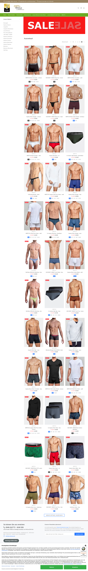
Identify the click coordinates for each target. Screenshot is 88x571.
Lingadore (5, 26)
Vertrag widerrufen (11, 540)
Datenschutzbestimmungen (63, 527)
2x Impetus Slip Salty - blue (54, 311)
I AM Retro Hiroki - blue (75, 507)
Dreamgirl (5, 23)
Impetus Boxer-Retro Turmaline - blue (33, 388)
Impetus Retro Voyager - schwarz (33, 116)
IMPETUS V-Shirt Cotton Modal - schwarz (54, 388)
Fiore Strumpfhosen (7, 32)
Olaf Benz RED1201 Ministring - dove (34, 272)
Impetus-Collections (7, 36)
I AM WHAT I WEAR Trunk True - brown (75, 311)
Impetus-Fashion (7, 40)
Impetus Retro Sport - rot (54, 468)
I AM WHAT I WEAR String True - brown (54, 77)
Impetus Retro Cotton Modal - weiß (75, 272)
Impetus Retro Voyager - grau (74, 233)
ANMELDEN (79, 534)
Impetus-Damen (7, 24)
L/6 (33, 120)
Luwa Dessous (6, 30)
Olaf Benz (5, 50)
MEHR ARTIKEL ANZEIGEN (54, 515)
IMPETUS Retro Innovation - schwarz (34, 77)
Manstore (5, 46)
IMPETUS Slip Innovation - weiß (34, 155)
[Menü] (86, 547)
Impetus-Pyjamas (7, 44)
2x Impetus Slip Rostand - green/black (75, 155)
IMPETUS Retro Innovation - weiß (75, 77)
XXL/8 (37, 81)
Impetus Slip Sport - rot (54, 155)
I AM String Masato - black (33, 194)
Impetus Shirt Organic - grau (75, 350)
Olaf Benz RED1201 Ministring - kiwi (34, 311)
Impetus (33, 114)
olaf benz (33, 270)
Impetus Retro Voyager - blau (75, 194)
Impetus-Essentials (7, 38)
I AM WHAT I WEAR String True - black (54, 116)
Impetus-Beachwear (7, 42)
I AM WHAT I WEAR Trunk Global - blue (54, 272)
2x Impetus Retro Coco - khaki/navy (33, 507)
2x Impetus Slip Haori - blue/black (54, 233)
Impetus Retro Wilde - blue (75, 468)
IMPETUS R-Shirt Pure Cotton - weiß (75, 388)
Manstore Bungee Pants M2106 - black (54, 350)
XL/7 (34, 81)
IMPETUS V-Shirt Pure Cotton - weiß (34, 233)
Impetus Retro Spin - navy (33, 350)
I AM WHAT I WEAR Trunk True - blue (54, 507)
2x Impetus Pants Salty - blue (54, 427)
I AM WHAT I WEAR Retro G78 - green (33, 468)
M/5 (32, 81)
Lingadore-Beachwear (8, 28)
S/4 (29, 81)
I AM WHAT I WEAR (7, 34)
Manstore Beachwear (8, 48)
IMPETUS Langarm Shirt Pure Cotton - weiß (54, 194)
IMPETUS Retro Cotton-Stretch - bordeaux (75, 116)
